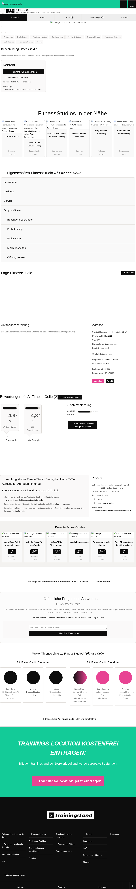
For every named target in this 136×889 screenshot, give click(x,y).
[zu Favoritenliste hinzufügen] (3, 24)
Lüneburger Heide (110, 359)
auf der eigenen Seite (102, 693)
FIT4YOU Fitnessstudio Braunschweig (56, 135)
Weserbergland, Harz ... (102, 363)
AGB (85, 848)
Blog (3, 861)
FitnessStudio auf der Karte (16, 77)
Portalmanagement (64, 851)
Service (8, 200)
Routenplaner (129, 273)
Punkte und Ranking (37, 841)
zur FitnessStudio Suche (3, 11)
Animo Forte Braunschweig (34, 144)
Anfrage (124, 17)
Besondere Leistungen (20, 219)
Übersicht (15, 17)
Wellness (9, 191)
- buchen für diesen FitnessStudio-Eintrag (125, 693)
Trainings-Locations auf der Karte (13, 835)
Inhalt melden (103, 581)
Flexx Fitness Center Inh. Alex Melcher (124, 543)
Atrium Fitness (12, 137)
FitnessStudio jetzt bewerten (83, 425)
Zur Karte (98, 499)
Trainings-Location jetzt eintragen (70, 781)
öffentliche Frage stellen (69, 633)
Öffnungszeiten (16, 257)
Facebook (114, 834)
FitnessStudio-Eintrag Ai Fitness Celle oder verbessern (80, 695)
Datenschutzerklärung (92, 855)
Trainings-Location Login (14, 875)
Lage (42, 17)
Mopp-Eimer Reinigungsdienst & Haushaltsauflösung (12, 544)
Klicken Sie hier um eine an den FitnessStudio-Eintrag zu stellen (69, 617)
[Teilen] (126, 885)
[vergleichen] (3, 30)
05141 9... (15, 82)
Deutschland (103, 348)
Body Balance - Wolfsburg (102, 132)
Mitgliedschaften (16, 248)
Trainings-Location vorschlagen (36, 849)
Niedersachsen (111, 344)
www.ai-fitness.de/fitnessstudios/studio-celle (23, 89)
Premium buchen (38, 834)
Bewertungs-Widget (66, 844)
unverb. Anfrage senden (24, 71)
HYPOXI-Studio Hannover (79, 135)
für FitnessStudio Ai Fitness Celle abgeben (10, 693)
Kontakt (110, 381)
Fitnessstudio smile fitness (101, 543)
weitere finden (33, 692)
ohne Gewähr (83, 581)
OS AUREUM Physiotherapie (57, 543)
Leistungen (10, 182)
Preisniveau (14, 238)
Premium (130, 111)
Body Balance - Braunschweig (124, 132)
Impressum (88, 841)
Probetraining (15, 229)
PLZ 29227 (108, 336)
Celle (100, 340)
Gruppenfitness (12, 210)
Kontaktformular (18, 511)
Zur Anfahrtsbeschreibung (105, 503)
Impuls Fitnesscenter (79, 542)
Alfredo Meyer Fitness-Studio (34, 543)
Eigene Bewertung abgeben (71, 397)
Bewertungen (96, 17)
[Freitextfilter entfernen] (124, 4)
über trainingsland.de (10, 854)
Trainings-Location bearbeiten (64, 835)
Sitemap (86, 862)
